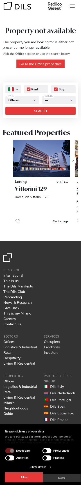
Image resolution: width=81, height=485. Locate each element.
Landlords (52, 347)
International (13, 275)
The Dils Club (14, 291)
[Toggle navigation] (72, 6)
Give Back (11, 307)
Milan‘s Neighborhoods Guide (15, 408)
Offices (9, 341)
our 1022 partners (28, 436)
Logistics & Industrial (20, 347)
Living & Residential (19, 363)
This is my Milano (17, 313)
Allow (23, 477)
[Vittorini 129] (41, 158)
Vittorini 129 (31, 188)
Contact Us (12, 324)
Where (49, 95)
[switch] (47, 450)
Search (40, 111)
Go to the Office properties (40, 63)
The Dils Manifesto (18, 286)
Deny (61, 478)
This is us (11, 280)
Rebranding (12, 296)
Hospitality (11, 357)
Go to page (60, 221)
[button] (17, 221)
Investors (51, 352)
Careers (9, 318)
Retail (7, 352)
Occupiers (52, 341)
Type (11, 95)
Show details (38, 467)
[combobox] (13, 89)
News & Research (17, 302)
